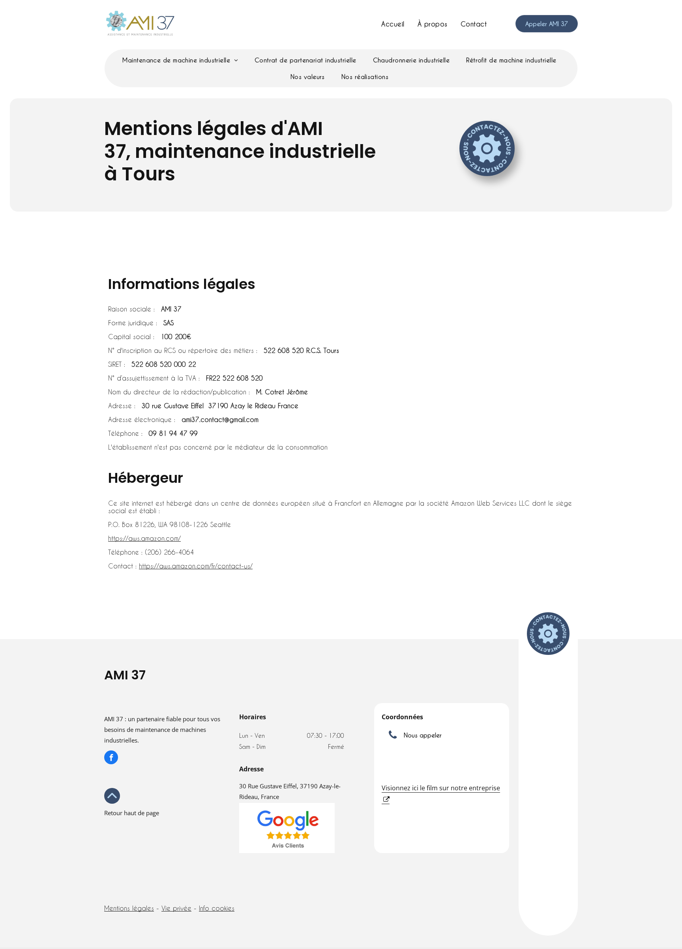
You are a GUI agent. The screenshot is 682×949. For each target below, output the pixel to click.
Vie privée (176, 908)
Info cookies (216, 908)
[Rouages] (487, 148)
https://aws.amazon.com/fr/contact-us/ (196, 566)
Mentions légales (129, 908)
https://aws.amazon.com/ (144, 538)
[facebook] (111, 758)
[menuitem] (393, 23)
